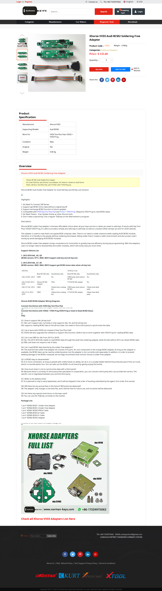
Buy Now (99, 69)
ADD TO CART (120, 69)
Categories (29, 22)
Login (19, 2)
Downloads (132, 22)
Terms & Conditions (107, 563)
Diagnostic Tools (107, 22)
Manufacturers (55, 22)
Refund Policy (66, 563)
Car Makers (81, 22)
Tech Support (79, 563)
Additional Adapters (109, 50)
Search (103, 11)
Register (28, 2)
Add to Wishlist (137, 69)
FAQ (58, 563)
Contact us (93, 2)
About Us (50, 563)
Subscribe (51, 536)
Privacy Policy (91, 563)
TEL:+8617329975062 (112, 2)
